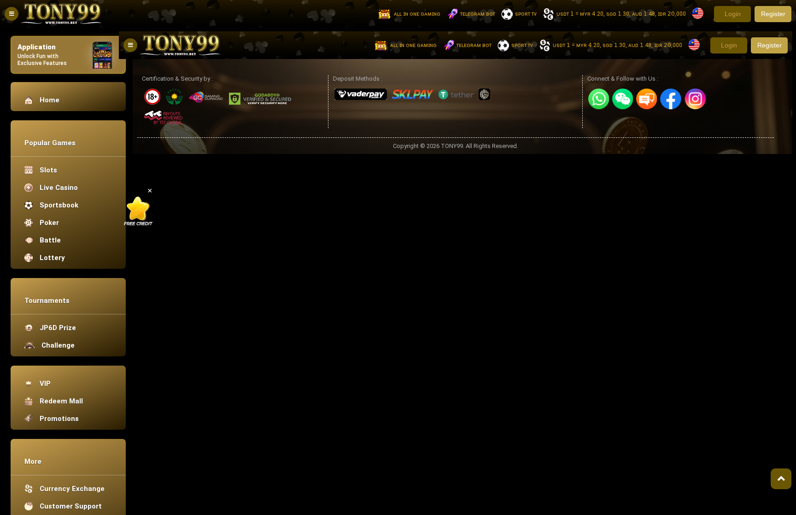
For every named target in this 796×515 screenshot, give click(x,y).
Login (733, 14)
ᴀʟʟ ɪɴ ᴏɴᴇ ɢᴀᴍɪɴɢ (417, 14)
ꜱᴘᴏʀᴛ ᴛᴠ (526, 14)
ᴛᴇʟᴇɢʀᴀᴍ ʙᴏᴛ (477, 14)
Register (773, 14)
